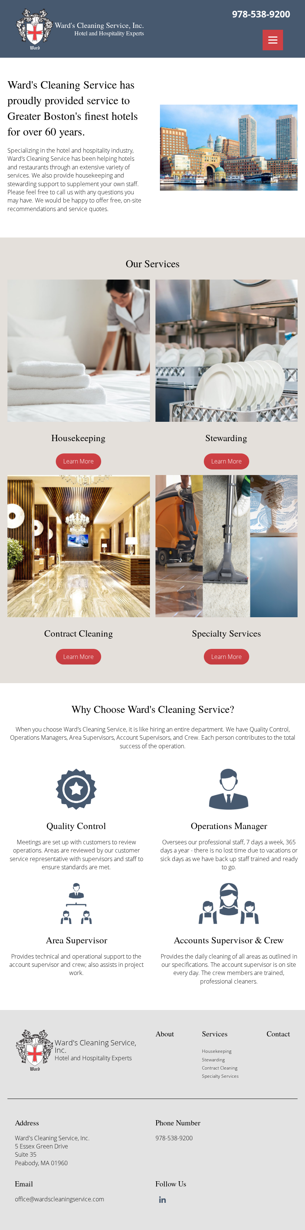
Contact (278, 1034)
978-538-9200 (261, 13)
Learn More (78, 461)
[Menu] (273, 40)
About (164, 1034)
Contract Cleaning (219, 1068)
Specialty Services (220, 1076)
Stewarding (213, 1060)
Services (215, 1034)
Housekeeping (216, 1051)
